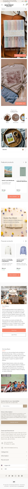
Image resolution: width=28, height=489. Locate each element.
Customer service (14, 422)
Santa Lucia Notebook (8, 180)
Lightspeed (6, 486)
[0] (26, 4)
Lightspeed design (13, 486)
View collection (13, 196)
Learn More (14, 334)
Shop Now (14, 330)
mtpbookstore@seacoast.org (11, 447)
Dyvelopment (21, 486)
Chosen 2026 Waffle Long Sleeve (7, 260)
